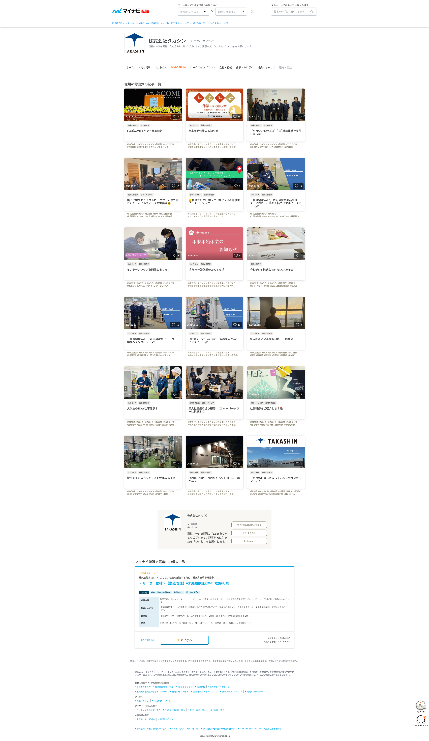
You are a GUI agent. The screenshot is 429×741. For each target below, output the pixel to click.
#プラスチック (266, 147)
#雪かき (197, 285)
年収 (165, 691)
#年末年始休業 (219, 285)
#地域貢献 (131, 147)
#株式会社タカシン (135, 144)
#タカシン (149, 144)
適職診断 (176, 691)
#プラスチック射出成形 (198, 216)
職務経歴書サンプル (164, 686)
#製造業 (158, 144)
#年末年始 (198, 147)
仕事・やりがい (245, 67)
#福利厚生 (282, 283)
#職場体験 (288, 147)
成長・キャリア (266, 67)
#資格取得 (264, 424)
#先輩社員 (141, 355)
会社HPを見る (249, 532)
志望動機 (201, 686)
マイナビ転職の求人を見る (249, 524)
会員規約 (141, 728)
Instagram (249, 540)
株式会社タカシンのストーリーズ (210, 23)
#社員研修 (131, 216)
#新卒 (155, 213)
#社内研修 (254, 424)
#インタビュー (282, 216)
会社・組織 (225, 67)
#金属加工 (202, 355)
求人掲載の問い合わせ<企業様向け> (219, 728)
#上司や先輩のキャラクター (262, 216)
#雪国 (190, 147)
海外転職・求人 (217, 709)
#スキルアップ (143, 216)
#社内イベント (157, 216)
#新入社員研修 (165, 213)
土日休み (151, 719)
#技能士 (166, 494)
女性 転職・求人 (198, 709)
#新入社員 (292, 352)
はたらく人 (161, 67)
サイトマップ (178, 728)
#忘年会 (291, 283)
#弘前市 (224, 147)
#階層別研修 (289, 424)
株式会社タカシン (198, 515)
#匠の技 (207, 494)
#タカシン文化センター (159, 147)
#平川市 (232, 147)
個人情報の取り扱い (158, 728)
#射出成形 (254, 147)
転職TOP (117, 23)
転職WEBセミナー (255, 691)
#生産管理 (131, 355)
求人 (147, 700)
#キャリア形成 (229, 424)
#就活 (171, 424)
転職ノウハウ (211, 691)
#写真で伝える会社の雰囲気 (276, 285)
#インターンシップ (159, 285)
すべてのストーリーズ (177, 23)
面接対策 (197, 691)
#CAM (151, 494)
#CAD (145, 494)
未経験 (140, 719)
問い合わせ (193, 728)
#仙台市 (226, 355)
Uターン (226, 686)
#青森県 (216, 147)
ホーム (130, 67)
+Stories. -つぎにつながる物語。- (144, 23)
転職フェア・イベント (232, 691)
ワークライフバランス (202, 67)
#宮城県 (218, 355)
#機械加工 (278, 147)
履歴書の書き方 (144, 686)
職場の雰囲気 (178, 67)
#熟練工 (158, 494)
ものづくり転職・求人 (175, 709)
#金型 (139, 424)
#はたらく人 (289, 494)
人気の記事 (144, 67)
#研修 (252, 355)
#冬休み (207, 147)
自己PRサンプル (185, 686)
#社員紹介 (294, 216)
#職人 (210, 355)
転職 (139, 700)
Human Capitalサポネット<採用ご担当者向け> (261, 728)
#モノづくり (291, 144)
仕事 (186, 691)
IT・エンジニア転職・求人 (149, 709)
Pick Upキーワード (162, 700)
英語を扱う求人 (167, 719)
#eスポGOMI (142, 147)
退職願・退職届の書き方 (148, 691)
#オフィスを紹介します (223, 494)
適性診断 (214, 686)
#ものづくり (168, 144)
